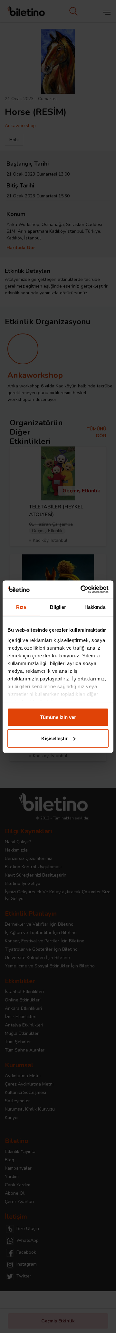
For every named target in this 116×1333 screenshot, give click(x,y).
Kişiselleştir (54, 738)
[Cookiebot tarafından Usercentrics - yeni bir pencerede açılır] (82, 589)
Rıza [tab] (21, 607)
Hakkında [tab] (95, 607)
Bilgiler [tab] (58, 607)
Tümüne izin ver (58, 717)
